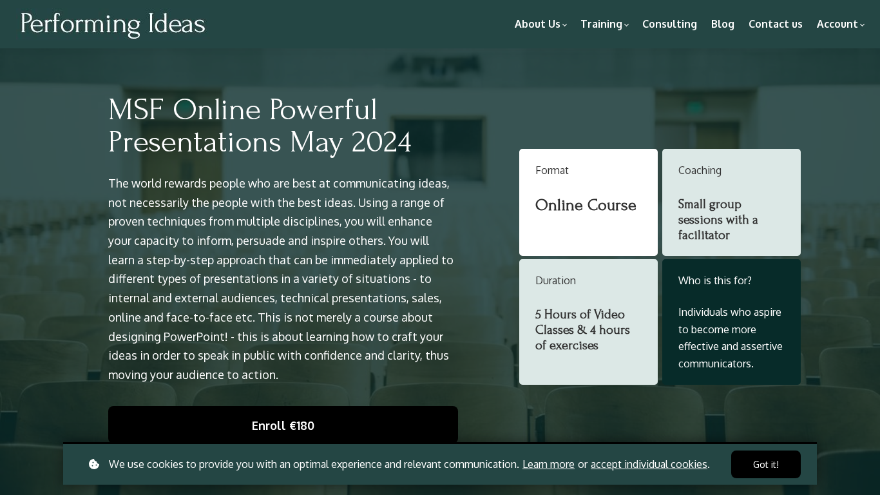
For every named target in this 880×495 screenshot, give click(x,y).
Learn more (548, 464)
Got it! (766, 464)
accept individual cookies (649, 464)
